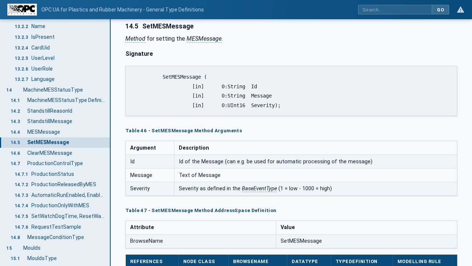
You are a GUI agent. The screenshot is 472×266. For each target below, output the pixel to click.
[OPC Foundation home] (22, 10)
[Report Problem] (461, 10)
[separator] (111, 142)
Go (440, 10)
